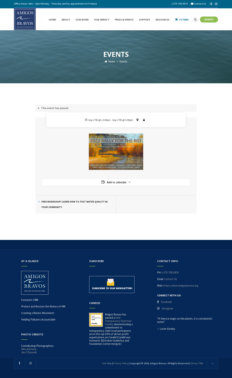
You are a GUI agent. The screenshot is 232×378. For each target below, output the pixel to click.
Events (123, 61)
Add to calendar (117, 182)
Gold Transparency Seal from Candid (118, 321)
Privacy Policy (120, 363)
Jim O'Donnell (29, 352)
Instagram (167, 308)
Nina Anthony (28, 349)
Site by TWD (196, 363)
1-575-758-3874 (179, 3)
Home (111, 61)
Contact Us (170, 279)
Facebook (166, 302)
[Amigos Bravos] (25, 19)
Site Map (107, 363)
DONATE (209, 19)
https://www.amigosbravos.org (180, 285)
